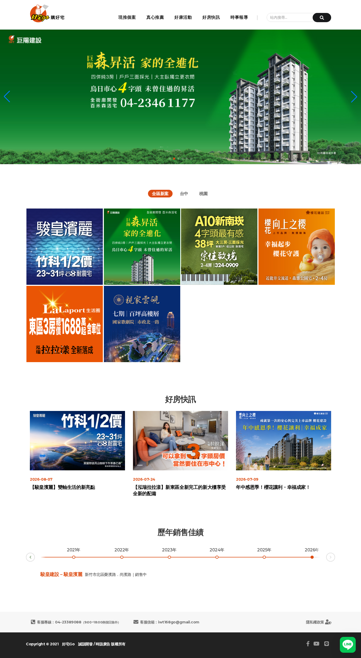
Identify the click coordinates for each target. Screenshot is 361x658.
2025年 (264, 549)
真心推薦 (155, 17)
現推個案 (127, 17)
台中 (184, 193)
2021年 (73, 549)
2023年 (169, 549)
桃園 (203, 193)
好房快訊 (211, 17)
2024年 (217, 549)
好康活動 (183, 17)
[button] (7, 96)
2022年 (121, 549)
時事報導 (239, 17)
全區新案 (160, 193)
